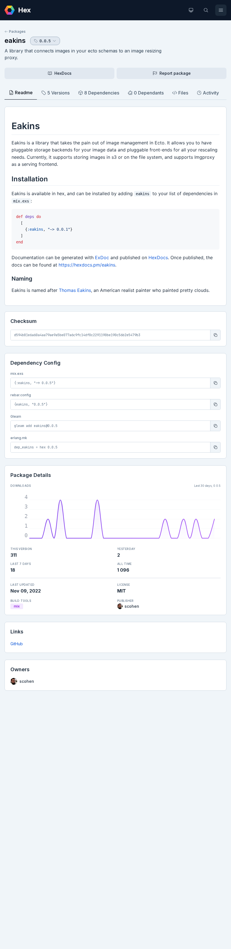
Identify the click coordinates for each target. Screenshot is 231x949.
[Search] (205, 10)
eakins (15, 40)
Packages (17, 31)
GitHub (16, 643)
